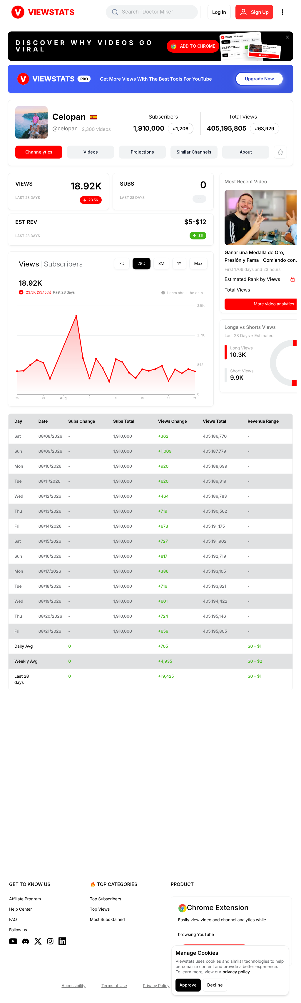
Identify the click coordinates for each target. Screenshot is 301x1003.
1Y (169, 263)
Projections (142, 151)
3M (151, 263)
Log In (219, 12)
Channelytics (38, 151)
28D (131, 263)
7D (111, 263)
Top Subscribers (105, 899)
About (246, 151)
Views (29, 264)
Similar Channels (194, 151)
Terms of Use (114, 985)
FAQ (13, 919)
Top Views (100, 909)
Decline (215, 984)
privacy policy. (237, 971)
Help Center (20, 909)
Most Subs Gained (107, 919)
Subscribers (63, 264)
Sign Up (260, 12)
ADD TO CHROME (197, 46)
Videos (90, 151)
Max (188, 263)
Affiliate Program (25, 899)
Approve (188, 984)
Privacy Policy (156, 985)
